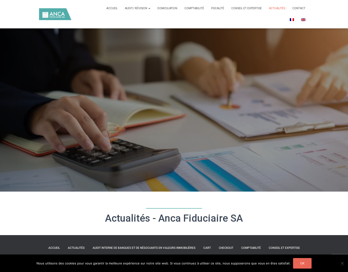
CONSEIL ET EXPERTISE (246, 8)
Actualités (76, 248)
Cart (207, 248)
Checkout (226, 248)
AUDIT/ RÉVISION (136, 8)
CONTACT (298, 8)
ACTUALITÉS (277, 8)
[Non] (342, 263)
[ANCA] (55, 14)
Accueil (112, 8)
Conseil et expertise (284, 248)
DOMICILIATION (167, 8)
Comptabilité (251, 248)
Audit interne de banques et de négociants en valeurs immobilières (144, 248)
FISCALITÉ (217, 8)
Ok (302, 263)
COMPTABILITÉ (194, 8)
